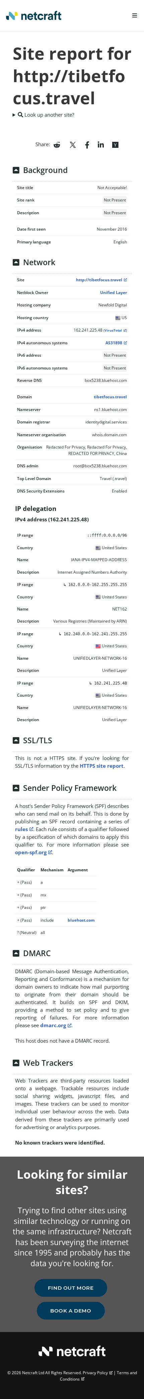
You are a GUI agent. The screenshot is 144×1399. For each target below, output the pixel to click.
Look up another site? (48, 114)
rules (21, 829)
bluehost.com (81, 920)
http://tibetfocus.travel (99, 280)
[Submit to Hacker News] (115, 144)
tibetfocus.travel (110, 397)
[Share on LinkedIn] (101, 144)
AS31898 (113, 343)
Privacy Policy (95, 1373)
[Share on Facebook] (87, 144)
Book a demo (70, 1310)
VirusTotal (113, 330)
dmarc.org (53, 1025)
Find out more (71, 1288)
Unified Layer (113, 292)
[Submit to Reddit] (56, 144)
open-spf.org (31, 852)
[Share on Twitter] (73, 144)
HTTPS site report (102, 765)
